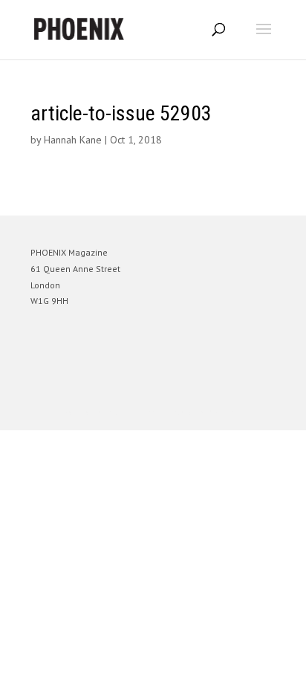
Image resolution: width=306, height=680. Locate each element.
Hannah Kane (73, 139)
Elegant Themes (132, 412)
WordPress (224, 412)
